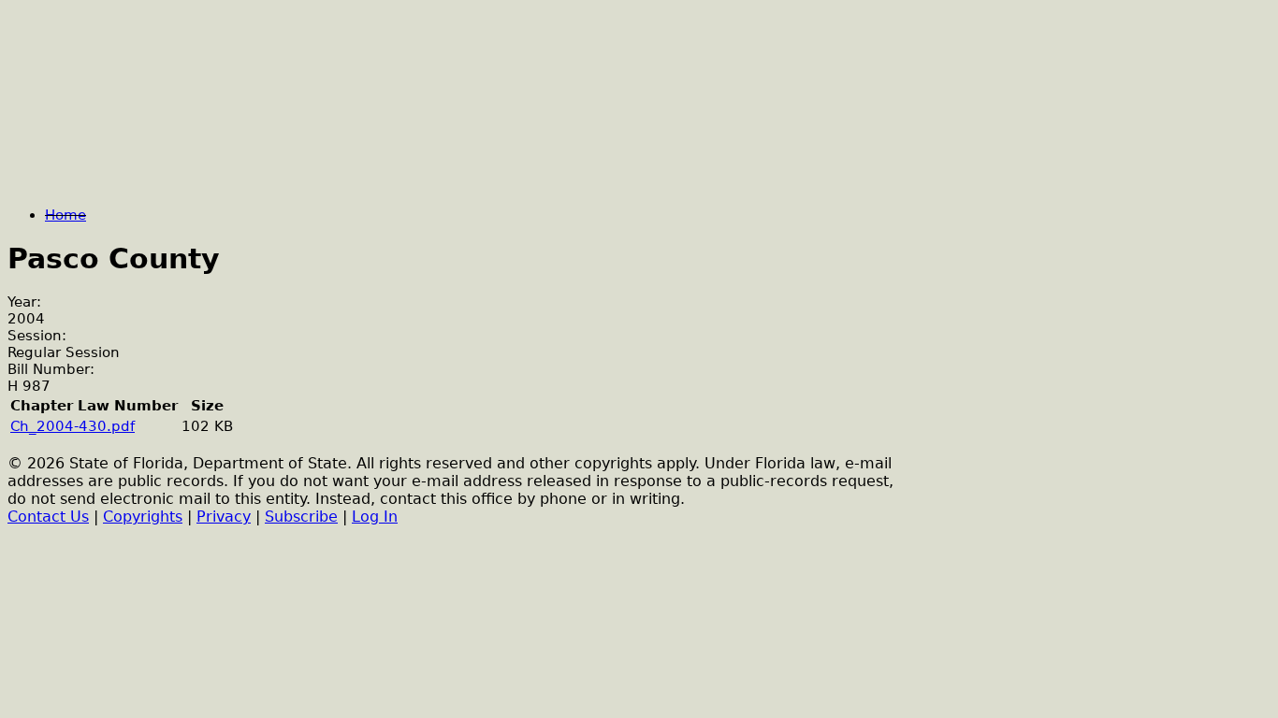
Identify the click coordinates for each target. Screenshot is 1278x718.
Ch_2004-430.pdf (72, 426)
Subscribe (301, 516)
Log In (375, 516)
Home (65, 215)
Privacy (223, 516)
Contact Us (48, 516)
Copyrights (142, 516)
